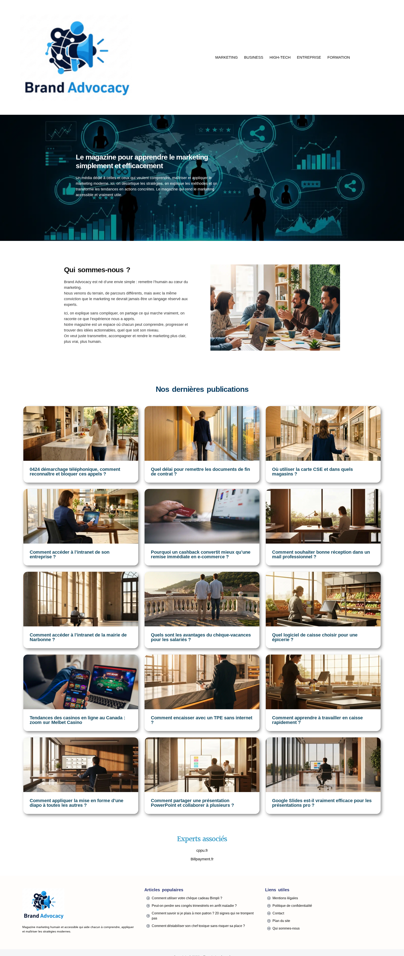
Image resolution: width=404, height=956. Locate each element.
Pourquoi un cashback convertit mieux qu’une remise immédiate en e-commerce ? (200, 554)
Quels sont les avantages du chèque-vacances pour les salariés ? (201, 637)
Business (253, 57)
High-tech (280, 57)
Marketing (226, 57)
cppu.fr (202, 850)
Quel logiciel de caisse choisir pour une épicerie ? (314, 637)
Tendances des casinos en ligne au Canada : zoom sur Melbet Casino (77, 720)
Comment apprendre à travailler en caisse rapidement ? (317, 720)
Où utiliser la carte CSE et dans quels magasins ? (312, 472)
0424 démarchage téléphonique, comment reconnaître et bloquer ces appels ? (75, 472)
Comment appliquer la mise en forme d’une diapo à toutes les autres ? (76, 803)
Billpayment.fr (202, 859)
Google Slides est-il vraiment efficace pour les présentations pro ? (322, 803)
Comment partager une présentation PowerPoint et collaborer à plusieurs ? (192, 803)
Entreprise (309, 57)
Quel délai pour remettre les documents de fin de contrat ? (200, 472)
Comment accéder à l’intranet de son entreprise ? (69, 554)
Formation (338, 57)
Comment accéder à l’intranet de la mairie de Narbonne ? (78, 637)
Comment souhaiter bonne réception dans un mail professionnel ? (321, 554)
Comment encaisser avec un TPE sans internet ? (201, 720)
